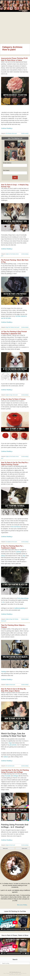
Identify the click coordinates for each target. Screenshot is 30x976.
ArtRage (15, 776)
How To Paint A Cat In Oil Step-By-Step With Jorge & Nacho (13, 690)
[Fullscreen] (28, 929)
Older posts (5, 848)
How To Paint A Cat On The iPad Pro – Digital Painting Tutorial (15, 463)
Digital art (8, 254)
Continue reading (25, 133)
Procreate (7, 776)
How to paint (14, 133)
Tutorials (8, 973)
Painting (3, 671)
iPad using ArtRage (22, 598)
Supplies (12, 973)
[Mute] (26, 929)
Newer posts (24, 848)
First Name (6, 170)
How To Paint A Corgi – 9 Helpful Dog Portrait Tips (14, 185)
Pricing (21, 973)
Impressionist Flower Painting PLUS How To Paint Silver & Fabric (14, 59)
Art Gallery (16, 973)
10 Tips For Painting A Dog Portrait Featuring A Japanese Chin (14, 332)
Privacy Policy (18, 974)
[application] (15, 922)
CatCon (5, 756)
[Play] (2, 929)
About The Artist (12, 974)
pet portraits (13, 745)
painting (18, 551)
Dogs (7, 327)
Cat (6, 541)
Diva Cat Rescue (16, 526)
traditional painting (19, 608)
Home (5, 973)
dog (24, 555)
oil (3, 602)
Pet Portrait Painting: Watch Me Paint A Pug (14, 261)
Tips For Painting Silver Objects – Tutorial (13, 626)
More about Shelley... (22, 905)
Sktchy (3, 555)
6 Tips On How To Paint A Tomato (13, 399)
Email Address (7, 163)
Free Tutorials (8, 133)
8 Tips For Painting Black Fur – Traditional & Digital (12, 547)
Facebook (24, 973)
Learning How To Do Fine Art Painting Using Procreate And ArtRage (15, 771)
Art (6, 765)
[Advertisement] (15, 28)
